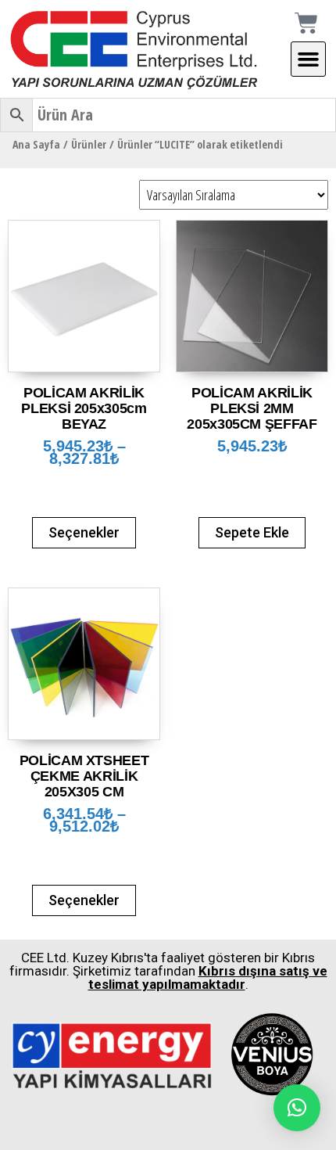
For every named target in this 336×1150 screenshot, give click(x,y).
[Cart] (315, 23)
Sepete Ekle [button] (252, 532)
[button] (309, 59)
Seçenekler (84, 532)
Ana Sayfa (36, 144)
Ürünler (88, 144)
